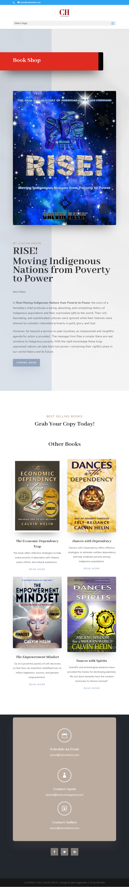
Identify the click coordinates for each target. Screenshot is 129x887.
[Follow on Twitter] (64, 852)
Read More (37, 569)
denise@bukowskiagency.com (64, 795)
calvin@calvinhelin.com (64, 755)
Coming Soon (26, 362)
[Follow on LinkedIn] (74, 852)
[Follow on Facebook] (54, 852)
